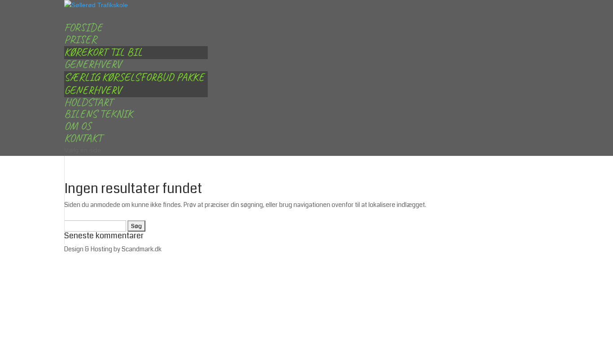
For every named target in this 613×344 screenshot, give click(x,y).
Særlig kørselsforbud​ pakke (134, 77)
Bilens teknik (98, 114)
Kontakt (83, 138)
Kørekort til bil (103, 52)
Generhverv (92, 90)
